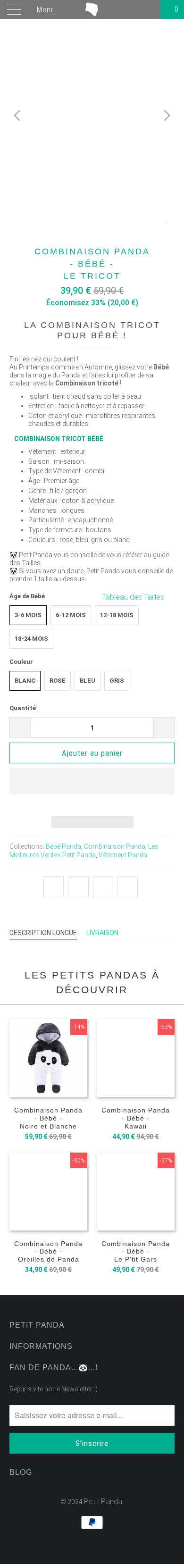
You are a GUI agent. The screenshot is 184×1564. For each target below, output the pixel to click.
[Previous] (18, 115)
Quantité (22, 707)
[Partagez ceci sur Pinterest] (103, 887)
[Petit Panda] (92, 9)
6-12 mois (71, 615)
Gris (116, 680)
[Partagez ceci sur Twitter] (53, 887)
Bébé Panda (63, 846)
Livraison (102, 933)
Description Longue (43, 933)
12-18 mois (117, 615)
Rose (58, 680)
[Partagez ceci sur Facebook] (78, 887)
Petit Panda (103, 1501)
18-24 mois (31, 638)
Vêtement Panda (123, 855)
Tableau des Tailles (134, 597)
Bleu (87, 680)
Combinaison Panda (114, 846)
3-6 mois (28, 615)
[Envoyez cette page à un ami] (127, 887)
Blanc (25, 680)
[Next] (165, 115)
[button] (92, 788)
